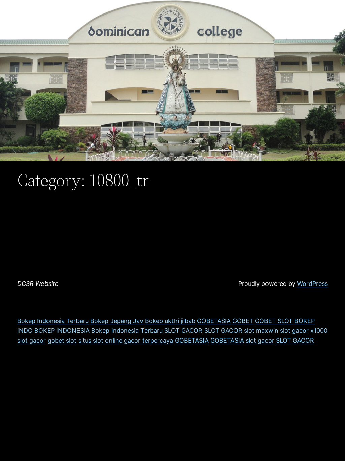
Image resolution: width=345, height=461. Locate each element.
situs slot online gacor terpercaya (125, 340)
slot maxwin (261, 330)
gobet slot (62, 340)
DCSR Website (38, 283)
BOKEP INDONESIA (62, 330)
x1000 (318, 330)
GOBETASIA (214, 320)
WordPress (312, 283)
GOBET (242, 320)
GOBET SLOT (274, 320)
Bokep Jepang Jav (116, 320)
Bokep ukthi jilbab (170, 320)
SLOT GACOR (183, 330)
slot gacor (294, 330)
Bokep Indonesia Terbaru (53, 320)
